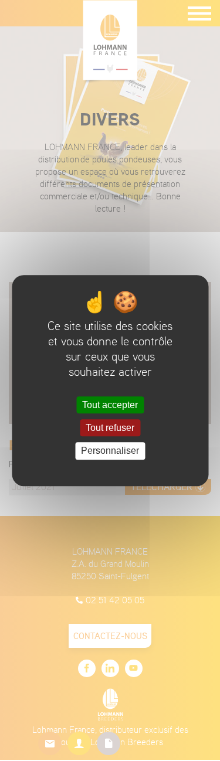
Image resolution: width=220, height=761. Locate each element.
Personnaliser (110, 451)
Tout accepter (110, 405)
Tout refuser (110, 428)
